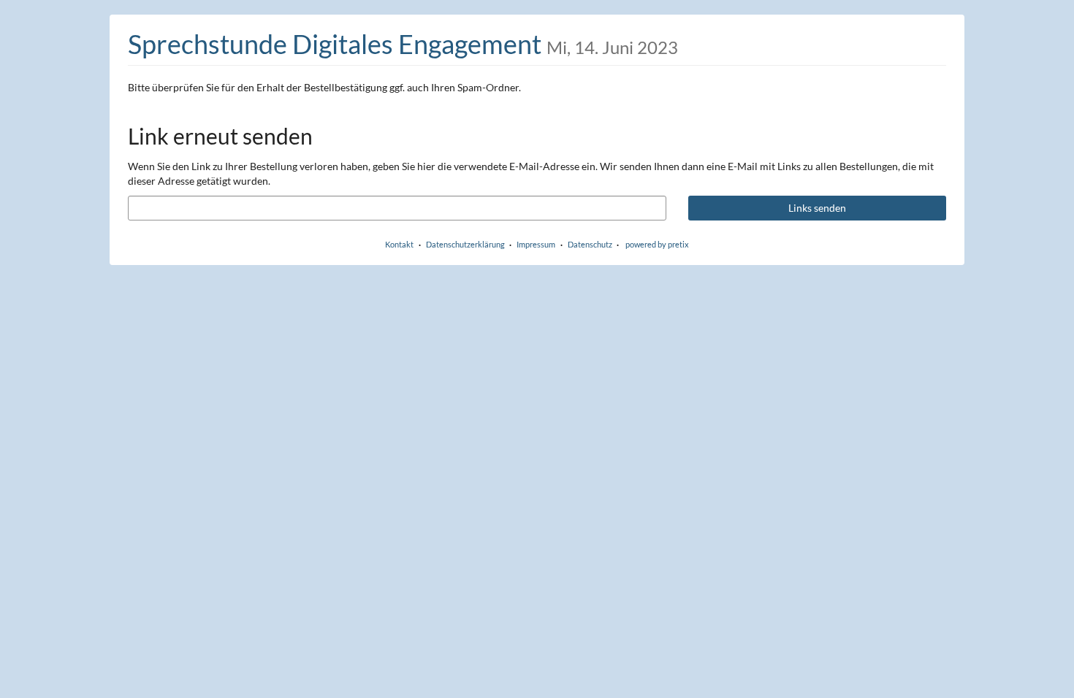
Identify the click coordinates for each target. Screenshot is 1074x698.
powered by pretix (657, 244)
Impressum (536, 244)
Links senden (817, 208)
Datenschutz (590, 244)
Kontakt (399, 244)
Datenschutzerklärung (465, 244)
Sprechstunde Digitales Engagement (403, 44)
